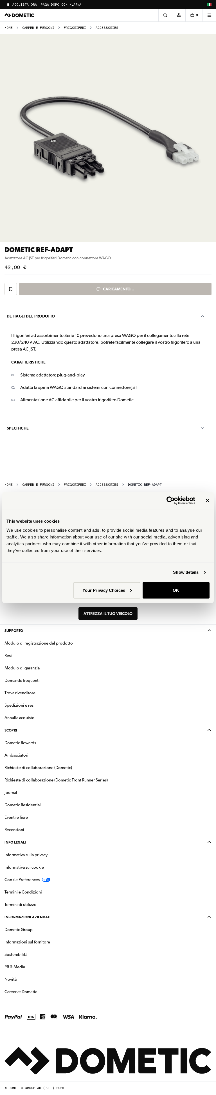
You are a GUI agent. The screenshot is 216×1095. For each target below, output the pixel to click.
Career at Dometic (38, 991)
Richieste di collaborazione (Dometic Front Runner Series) (56, 780)
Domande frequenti (22, 680)
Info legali (15, 842)
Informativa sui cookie (24, 867)
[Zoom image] (108, 138)
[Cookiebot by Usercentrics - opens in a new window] (170, 500)
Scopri (10, 730)
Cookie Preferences (22, 879)
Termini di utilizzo (20, 904)
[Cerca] (165, 15)
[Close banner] (208, 501)
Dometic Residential (40, 804)
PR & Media (32, 966)
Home (8, 27)
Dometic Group (36, 929)
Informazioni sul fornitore (27, 942)
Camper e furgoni (38, 27)
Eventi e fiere (16, 817)
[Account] (178, 15)
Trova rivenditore (19, 692)
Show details (186, 572)
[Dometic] (19, 15)
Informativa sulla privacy (26, 854)
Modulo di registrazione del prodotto (38, 643)
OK (176, 590)
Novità (28, 979)
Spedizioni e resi (19, 705)
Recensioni (14, 829)
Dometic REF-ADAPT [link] (145, 484)
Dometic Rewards (20, 742)
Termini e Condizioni (23, 892)
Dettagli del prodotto (31, 316)
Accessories (107, 27)
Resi (8, 655)
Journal (10, 792)
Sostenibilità (15, 954)
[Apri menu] (209, 15)
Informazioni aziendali (27, 917)
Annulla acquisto (19, 717)
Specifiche (18, 428)
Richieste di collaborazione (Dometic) (38, 767)
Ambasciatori (16, 755)
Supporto (13, 630)
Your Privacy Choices (103, 590)
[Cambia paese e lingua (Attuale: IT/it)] (209, 4)
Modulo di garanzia (22, 668)
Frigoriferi (75, 27)
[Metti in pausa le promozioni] (7, 4)
